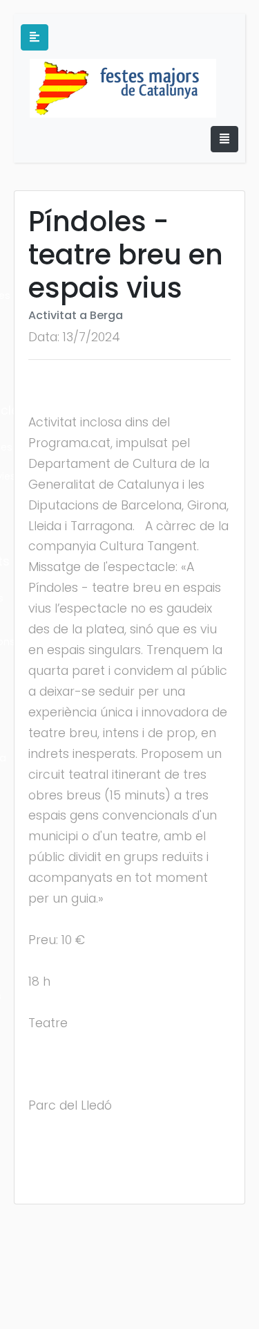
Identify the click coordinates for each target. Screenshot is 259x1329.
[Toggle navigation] (224, 139)
